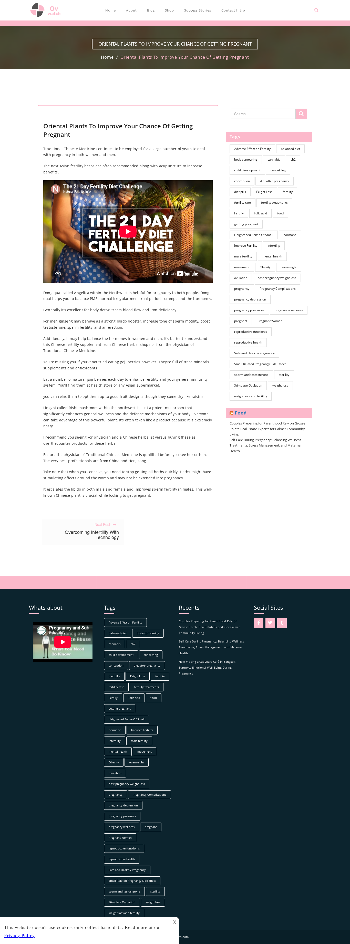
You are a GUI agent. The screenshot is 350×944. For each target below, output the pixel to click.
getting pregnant (246, 224)
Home (110, 10)
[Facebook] (259, 623)
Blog (151, 10)
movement (242, 267)
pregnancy (241, 288)
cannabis (273, 159)
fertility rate (242, 202)
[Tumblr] (282, 623)
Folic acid (260, 213)
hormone (289, 235)
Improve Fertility (245, 245)
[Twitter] (270, 623)
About (131, 10)
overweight (289, 267)
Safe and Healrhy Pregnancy (254, 353)
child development (247, 170)
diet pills (240, 192)
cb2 (293, 159)
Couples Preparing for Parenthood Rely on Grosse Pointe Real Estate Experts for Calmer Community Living (267, 429)
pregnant (240, 321)
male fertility (243, 256)
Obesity (265, 267)
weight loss (280, 385)
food (280, 213)
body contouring (245, 159)
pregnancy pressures (249, 310)
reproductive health (248, 342)
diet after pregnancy (274, 181)
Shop (169, 10)
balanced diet (290, 149)
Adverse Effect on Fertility (252, 149)
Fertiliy (239, 213)
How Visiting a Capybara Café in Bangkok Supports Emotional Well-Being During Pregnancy (207, 667)
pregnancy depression (250, 299)
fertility (288, 192)
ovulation (240, 278)
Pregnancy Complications (278, 288)
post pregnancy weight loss (277, 278)
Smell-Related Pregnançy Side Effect (260, 364)
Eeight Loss (264, 192)
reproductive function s (250, 331)
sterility (284, 374)
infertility (273, 245)
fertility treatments (274, 202)
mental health (272, 256)
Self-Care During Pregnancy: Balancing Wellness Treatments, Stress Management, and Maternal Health (265, 445)
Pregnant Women (270, 321)
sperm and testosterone (251, 374)
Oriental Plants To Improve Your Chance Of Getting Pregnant (184, 57)
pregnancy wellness (289, 310)
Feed (241, 413)
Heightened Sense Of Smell (253, 235)
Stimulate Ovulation (248, 385)
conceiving (278, 170)
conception (242, 181)
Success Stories (197, 10)
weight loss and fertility (250, 396)
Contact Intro (233, 10)
